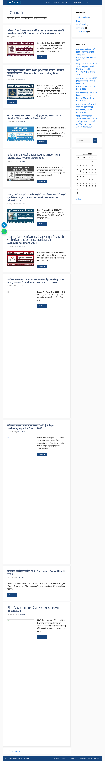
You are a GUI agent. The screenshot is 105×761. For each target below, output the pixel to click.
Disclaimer (73, 758)
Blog (78, 20)
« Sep (78, 199)
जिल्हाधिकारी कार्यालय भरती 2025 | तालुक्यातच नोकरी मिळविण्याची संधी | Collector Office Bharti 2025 (35, 32)
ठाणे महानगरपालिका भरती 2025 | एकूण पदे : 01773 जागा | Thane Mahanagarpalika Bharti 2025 (86, 55)
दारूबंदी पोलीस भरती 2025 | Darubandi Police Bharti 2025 (36, 572)
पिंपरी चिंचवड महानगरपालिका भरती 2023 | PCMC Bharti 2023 (33, 609)
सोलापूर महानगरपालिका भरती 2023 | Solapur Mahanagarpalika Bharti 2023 (31, 426)
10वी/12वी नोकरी (66, 3)
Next (17, 751)
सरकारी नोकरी (77, 3)
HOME (48, 3)
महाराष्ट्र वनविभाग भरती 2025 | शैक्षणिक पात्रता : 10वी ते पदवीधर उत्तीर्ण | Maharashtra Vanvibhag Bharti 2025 (35, 73)
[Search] (95, 140)
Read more (42, 57)
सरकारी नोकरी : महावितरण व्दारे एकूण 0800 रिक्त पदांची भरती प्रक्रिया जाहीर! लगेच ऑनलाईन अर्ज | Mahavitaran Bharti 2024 (35, 240)
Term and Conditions (93, 758)
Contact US (65, 758)
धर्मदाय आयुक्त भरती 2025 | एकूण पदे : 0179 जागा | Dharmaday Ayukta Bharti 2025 (33, 156)
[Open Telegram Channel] (4, 225)
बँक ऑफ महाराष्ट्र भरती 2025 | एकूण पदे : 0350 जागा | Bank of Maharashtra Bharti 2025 (34, 116)
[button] (95, 2)
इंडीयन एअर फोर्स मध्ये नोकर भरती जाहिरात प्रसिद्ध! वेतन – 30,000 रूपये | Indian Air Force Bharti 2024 (36, 281)
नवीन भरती (56, 3)
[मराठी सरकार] (14, 2)
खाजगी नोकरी (87, 3)
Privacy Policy (82, 758)
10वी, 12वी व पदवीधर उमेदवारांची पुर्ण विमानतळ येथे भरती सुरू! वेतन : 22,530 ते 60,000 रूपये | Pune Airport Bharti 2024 (36, 197)
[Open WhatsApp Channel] (4, 231)
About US (57, 758)
